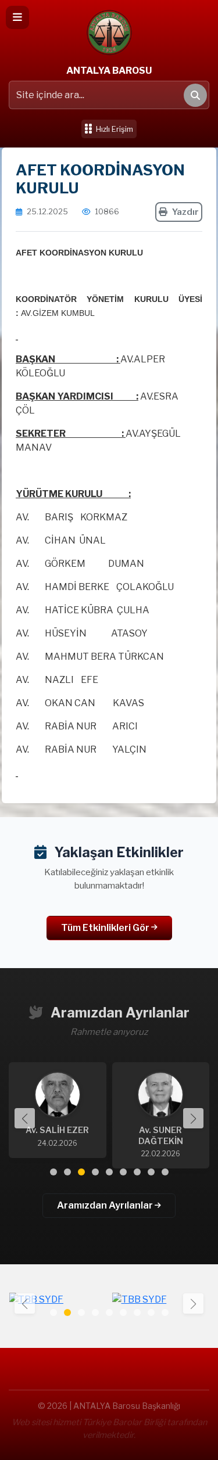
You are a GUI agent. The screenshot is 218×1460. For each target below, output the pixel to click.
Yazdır (185, 212)
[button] (193, 1118)
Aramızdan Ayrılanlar (106, 1205)
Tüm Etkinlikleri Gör (106, 927)
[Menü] (17, 17)
